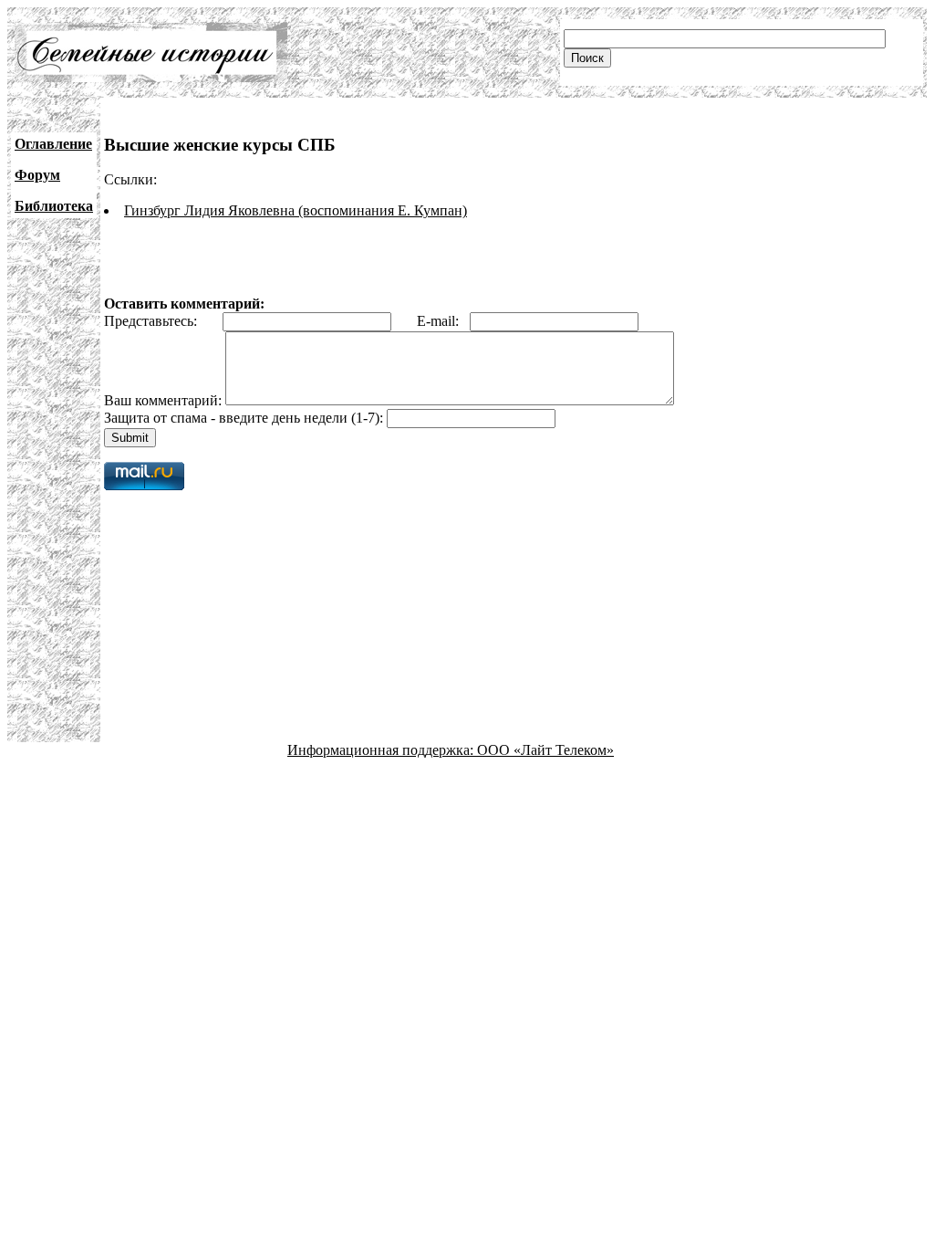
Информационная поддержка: (382, 750)
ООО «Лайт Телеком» (545, 750)
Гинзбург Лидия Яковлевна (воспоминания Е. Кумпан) (295, 210)
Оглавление (53, 144)
